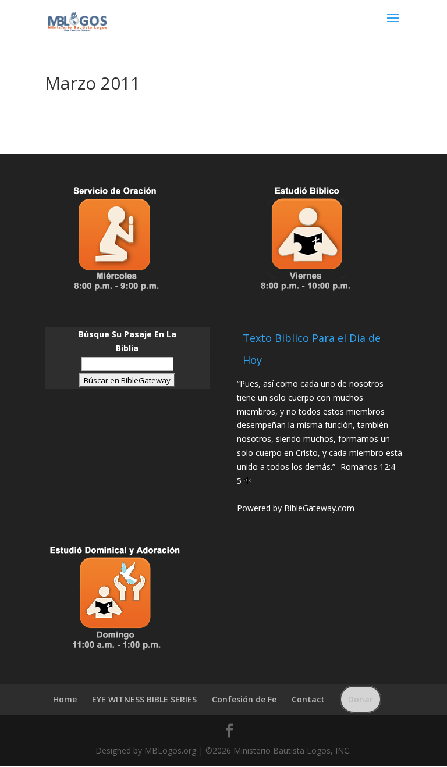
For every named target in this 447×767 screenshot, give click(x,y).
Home (65, 699)
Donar (360, 699)
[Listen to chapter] (247, 480)
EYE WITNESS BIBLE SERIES (144, 699)
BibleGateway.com (319, 507)
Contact (308, 699)
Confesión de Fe (244, 699)
